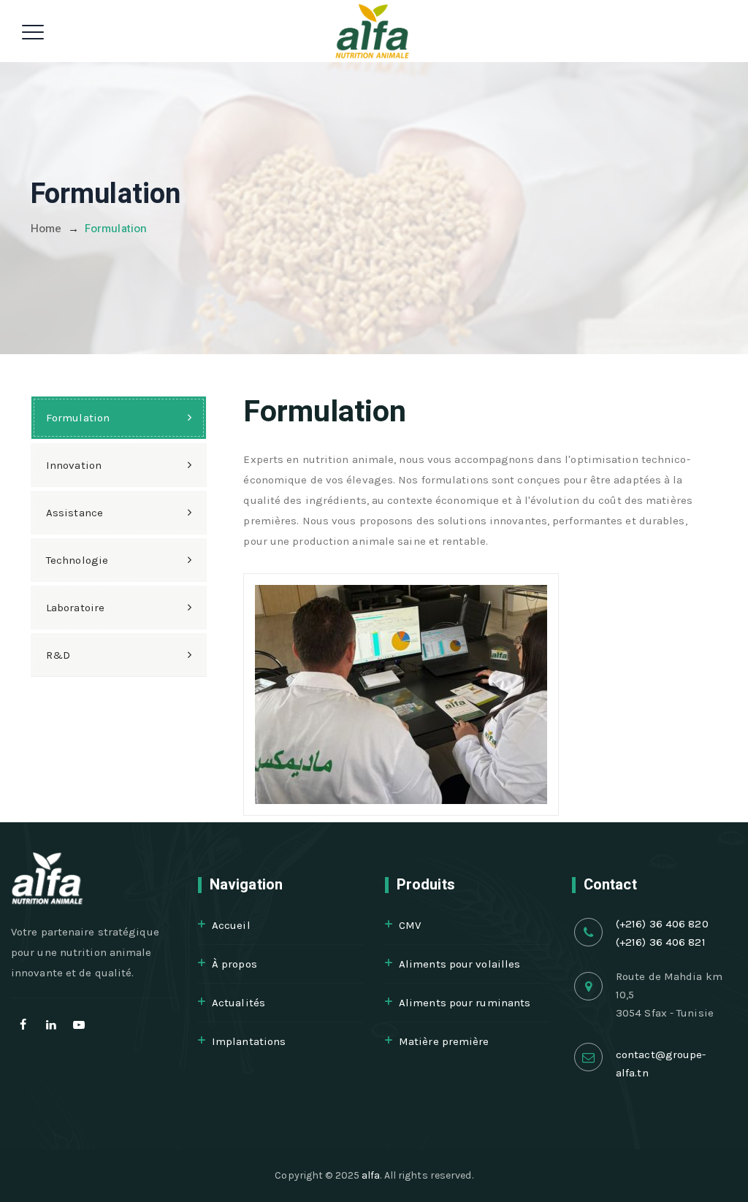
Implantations (249, 1041)
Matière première (444, 1041)
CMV (410, 925)
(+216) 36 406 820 (662, 923)
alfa (371, 1175)
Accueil (231, 925)
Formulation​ (78, 417)
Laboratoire (75, 607)
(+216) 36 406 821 (661, 942)
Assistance (74, 512)
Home (46, 229)
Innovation (74, 465)
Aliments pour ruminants (464, 1002)
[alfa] (372, 31)
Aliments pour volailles (459, 964)
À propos (234, 964)
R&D (58, 655)
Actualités (238, 1002)
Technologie (77, 560)
